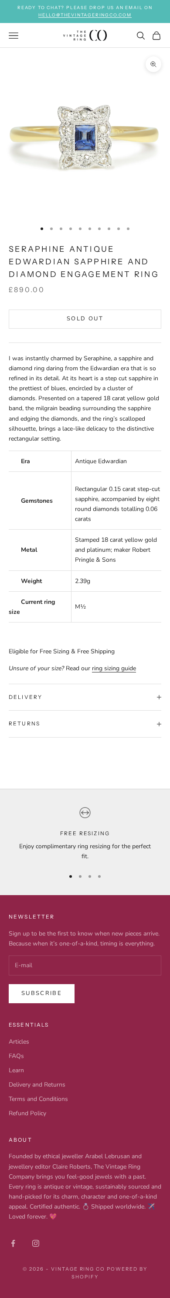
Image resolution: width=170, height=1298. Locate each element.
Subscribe (41, 993)
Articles (19, 1042)
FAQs (16, 1056)
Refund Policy (27, 1113)
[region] (85, 834)
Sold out (85, 319)
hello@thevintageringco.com (85, 15)
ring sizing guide (114, 668)
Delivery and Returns (37, 1085)
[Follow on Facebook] (13, 1243)
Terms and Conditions (38, 1099)
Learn (16, 1070)
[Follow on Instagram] (35, 1243)
